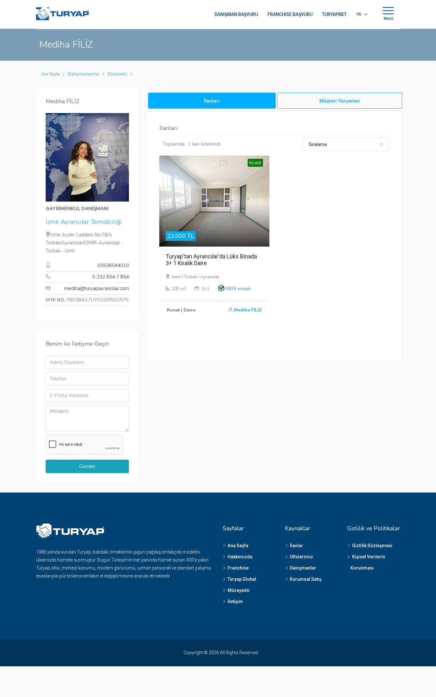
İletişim (235, 601)
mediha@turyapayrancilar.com (96, 288)
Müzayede (238, 590)
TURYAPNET (334, 14)
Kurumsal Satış (305, 579)
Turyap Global (242, 579)
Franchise (238, 568)
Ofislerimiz (301, 556)
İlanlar (296, 545)
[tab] (212, 101)
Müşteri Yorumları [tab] (339, 101)
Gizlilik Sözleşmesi (372, 545)
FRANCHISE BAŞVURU (289, 14)
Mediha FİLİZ (248, 310)
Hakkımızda (240, 556)
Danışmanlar (303, 568)
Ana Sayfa (238, 545)
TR (358, 14)
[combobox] (346, 144)
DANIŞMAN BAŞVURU (236, 14)
